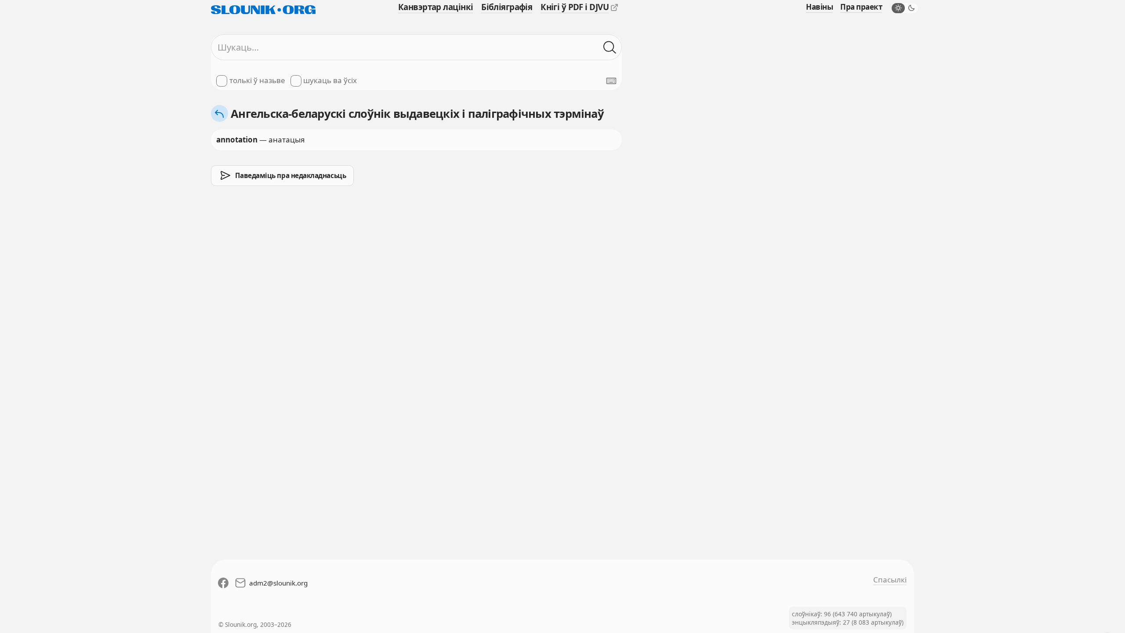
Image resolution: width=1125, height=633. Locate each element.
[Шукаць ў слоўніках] (610, 47)
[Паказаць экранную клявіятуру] (611, 81)
